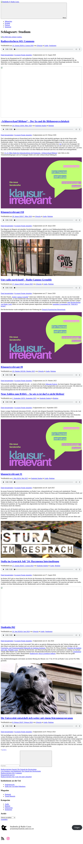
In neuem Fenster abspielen (23, 55)
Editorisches (9, 808)
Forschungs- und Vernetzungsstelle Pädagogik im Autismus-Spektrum (23, 648)
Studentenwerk (9, 784)
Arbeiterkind (77, 652)
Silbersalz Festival (51, 384)
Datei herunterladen (7, 55)
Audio (46, 45)
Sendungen (52, 45)
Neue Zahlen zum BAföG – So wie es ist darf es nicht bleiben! (32, 394)
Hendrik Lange (13, 650)
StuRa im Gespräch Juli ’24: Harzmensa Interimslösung (30, 561)
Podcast (7, 25)
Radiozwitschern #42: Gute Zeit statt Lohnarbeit (16, 777)
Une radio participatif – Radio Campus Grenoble (26, 279)
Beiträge (51, 125)
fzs (60, 144)
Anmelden (4, 819)
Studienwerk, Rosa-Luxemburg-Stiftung (42, 653)
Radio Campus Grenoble (20, 297)
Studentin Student (40, 125)
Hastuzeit (8, 794)
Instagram (8, 27)
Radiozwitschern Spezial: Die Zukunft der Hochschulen (19, 769)
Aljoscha (39, 45)
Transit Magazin (10, 796)
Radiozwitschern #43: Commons (17, 41)
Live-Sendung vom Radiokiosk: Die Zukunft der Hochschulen (21, 771)
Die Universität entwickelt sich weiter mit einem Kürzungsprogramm (37, 718)
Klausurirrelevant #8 (12, 367)
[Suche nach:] (10, 766)
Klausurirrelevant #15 (8, 775)
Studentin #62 (8, 627)
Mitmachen (8, 21)
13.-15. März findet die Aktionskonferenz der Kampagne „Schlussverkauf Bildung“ (31, 153)
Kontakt (7, 23)
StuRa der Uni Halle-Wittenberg (15, 786)
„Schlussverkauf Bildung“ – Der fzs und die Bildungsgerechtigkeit (35, 121)
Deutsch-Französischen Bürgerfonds (53, 309)
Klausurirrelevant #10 (12, 212)
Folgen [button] (77, 827)
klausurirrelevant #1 (11, 474)
